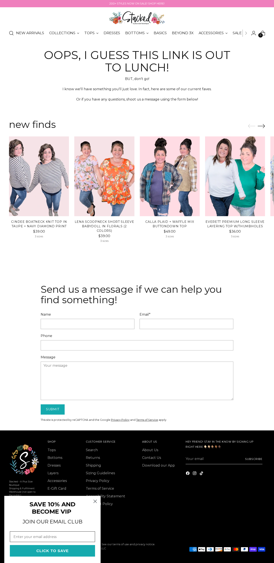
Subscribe (253, 459)
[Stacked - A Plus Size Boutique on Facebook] (188, 474)
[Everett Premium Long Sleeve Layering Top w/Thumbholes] (235, 176)
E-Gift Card (57, 488)
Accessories (57, 481)
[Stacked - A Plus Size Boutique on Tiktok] (201, 474)
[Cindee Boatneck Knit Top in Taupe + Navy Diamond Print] (39, 176)
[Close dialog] (95, 501)
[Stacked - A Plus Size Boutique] (137, 18)
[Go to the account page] (253, 33)
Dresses (54, 465)
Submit (52, 409)
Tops (52, 450)
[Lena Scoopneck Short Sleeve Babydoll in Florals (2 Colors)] (104, 176)
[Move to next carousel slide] (261, 126)
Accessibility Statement (105, 496)
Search (92, 450)
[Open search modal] (11, 33)
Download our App (158, 465)
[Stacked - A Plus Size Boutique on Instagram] (195, 474)
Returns (93, 458)
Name (46, 314)
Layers (53, 473)
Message (48, 357)
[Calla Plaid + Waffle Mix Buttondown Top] (170, 176)
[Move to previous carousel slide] (251, 126)
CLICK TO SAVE (52, 551)
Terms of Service (147, 419)
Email (145, 314)
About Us (150, 450)
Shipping (93, 465)
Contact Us (151, 458)
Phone (46, 336)
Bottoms (55, 458)
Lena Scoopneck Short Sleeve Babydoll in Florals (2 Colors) (104, 226)
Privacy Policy (120, 419)
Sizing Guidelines (100, 473)
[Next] (246, 33)
